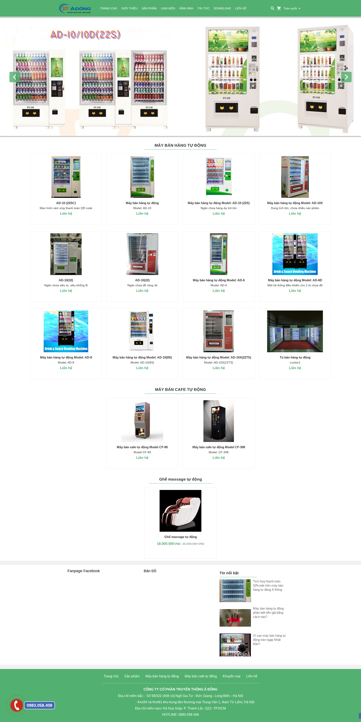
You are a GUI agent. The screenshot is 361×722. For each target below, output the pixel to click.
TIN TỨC (203, 8)
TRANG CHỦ (108, 8)
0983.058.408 (39, 705)
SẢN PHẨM (149, 8)
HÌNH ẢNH (186, 8)
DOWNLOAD (222, 8)
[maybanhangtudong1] (180, 77)
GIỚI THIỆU (129, 8)
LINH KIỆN (168, 8)
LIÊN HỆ (240, 8)
